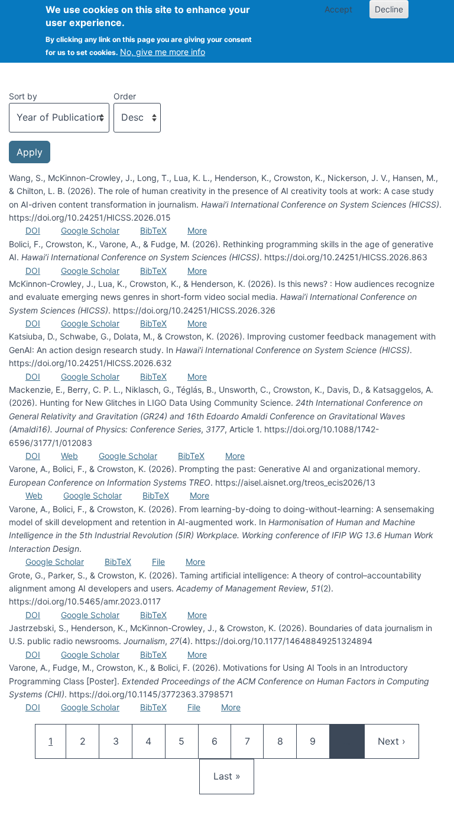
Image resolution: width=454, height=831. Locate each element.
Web (69, 456)
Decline (389, 9)
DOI (32, 230)
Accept (338, 9)
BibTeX (153, 230)
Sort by (23, 96)
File (158, 562)
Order (125, 96)
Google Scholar (90, 230)
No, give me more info (162, 52)
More (197, 230)
